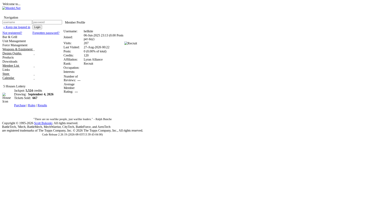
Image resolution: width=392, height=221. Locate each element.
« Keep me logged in (16, 27)
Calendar (8, 78)
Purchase (20, 105)
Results (42, 105)
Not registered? (12, 33)
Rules (31, 105)
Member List (11, 65)
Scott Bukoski (43, 123)
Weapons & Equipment (17, 49)
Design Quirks (12, 53)
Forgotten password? (45, 33)
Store (6, 74)
